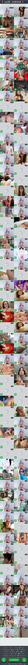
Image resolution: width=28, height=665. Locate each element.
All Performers (20, 663)
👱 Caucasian (21, 647)
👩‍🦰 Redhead (12, 651)
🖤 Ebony (10, 647)
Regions (9, 663)
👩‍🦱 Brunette (6, 651)
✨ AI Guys (6, 659)
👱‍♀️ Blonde (24, 649)
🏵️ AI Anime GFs (20, 657)
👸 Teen (18, 649)
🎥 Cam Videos (21, 659)
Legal (24, 663)
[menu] (3, 660)
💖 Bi (16, 653)
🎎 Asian (5, 647)
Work (13, 663)
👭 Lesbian (11, 653)
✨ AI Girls (14, 657)
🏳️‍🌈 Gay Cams (6, 655)
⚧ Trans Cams (13, 655)
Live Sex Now (14, 660)
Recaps (16, 663)
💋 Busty (6, 653)
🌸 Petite (22, 651)
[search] (24, 660)
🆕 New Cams (21, 653)
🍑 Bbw (17, 651)
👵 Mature (13, 649)
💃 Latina (16, 647)
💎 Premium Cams (21, 655)
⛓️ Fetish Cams (7, 657)
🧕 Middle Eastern (6, 649)
